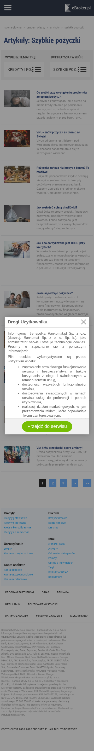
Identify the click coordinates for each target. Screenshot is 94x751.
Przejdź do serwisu (47, 426)
